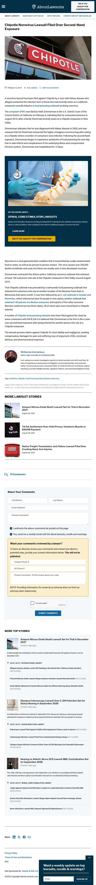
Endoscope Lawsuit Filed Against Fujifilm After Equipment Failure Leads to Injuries (43, 730)
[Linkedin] (14, 837)
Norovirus (55, 379)
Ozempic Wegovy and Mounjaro (78, 16)
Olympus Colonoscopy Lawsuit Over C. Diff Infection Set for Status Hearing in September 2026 (52, 702)
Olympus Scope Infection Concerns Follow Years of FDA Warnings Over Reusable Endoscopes (47, 745)
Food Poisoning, (31, 379)
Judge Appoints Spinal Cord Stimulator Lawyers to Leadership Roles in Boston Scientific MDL (47, 788)
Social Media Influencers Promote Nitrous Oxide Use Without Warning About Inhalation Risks (46, 686)
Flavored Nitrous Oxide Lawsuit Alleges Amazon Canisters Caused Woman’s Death (42, 679)
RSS (6, 861)
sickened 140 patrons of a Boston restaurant (27, 302)
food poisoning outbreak (47, 105)
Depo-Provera (53, 16)
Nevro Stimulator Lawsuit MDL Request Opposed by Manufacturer (36, 809)
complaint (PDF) (17, 111)
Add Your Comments (50, 88)
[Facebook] (24, 837)
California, (13, 379)
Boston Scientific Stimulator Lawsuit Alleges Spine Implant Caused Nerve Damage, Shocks (45, 798)
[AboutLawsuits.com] (48, 7)
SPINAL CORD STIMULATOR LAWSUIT (37, 783)
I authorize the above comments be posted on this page (40, 528)
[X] (19, 837)
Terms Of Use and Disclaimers (18, 857)
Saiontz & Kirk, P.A (30, 871)
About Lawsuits (12, 16)
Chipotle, (21, 379)
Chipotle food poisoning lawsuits (34, 315)
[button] (82, 6)
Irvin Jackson (32, 88)
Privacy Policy (11, 853)
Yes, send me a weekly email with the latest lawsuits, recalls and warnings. (50, 534)
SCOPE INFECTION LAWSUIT (33, 724)
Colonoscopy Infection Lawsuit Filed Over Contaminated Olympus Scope (38, 737)
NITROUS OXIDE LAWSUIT (32, 663)
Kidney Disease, (44, 379)
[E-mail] (29, 837)
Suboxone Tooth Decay (33, 16)
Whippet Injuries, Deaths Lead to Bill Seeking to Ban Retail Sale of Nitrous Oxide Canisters (45, 668)
